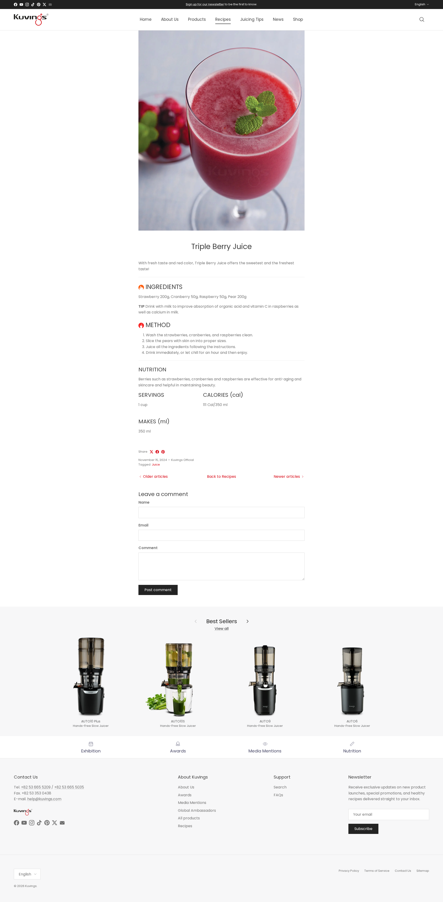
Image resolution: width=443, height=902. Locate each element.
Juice (156, 464)
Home (146, 19)
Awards (185, 795)
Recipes (223, 19)
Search (280, 787)
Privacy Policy (349, 871)
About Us (170, 19)
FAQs (278, 795)
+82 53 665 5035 (69, 787)
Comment (148, 547)
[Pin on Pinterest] (163, 452)
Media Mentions (192, 802)
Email (143, 525)
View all (222, 628)
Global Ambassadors (197, 810)
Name (144, 502)
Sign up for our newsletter (205, 4)
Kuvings (31, 886)
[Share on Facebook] (157, 452)
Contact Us (403, 871)
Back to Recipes (221, 476)
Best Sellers (221, 621)
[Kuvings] (31, 20)
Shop (298, 19)
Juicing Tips (251, 19)
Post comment (158, 589)
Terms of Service (376, 871)
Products (197, 19)
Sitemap (422, 871)
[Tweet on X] (151, 452)
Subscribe (363, 828)
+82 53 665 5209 (36, 787)
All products (189, 818)
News (278, 19)
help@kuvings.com (44, 799)
